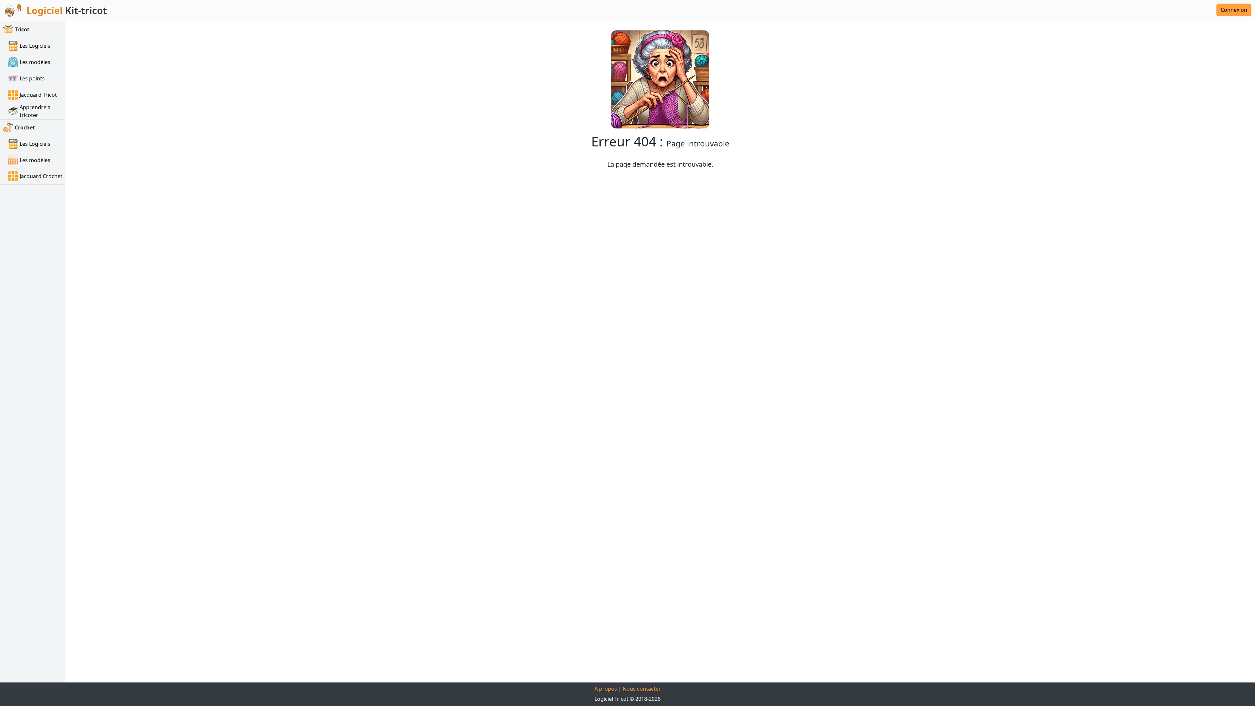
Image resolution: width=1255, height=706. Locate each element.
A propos (605, 688)
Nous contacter (642, 688)
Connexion (1234, 9)
